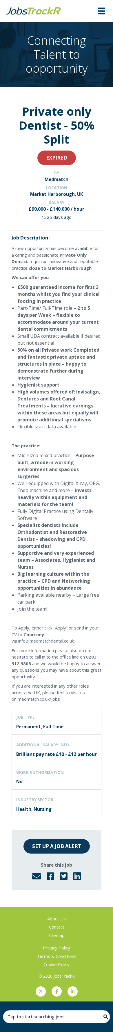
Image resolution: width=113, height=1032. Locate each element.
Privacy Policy (56, 948)
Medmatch (56, 179)
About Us (56, 919)
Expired (56, 157)
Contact (56, 927)
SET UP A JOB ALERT (56, 846)
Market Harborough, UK (56, 194)
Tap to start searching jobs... (37, 1017)
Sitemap (56, 935)
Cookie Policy (56, 964)
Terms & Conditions (56, 956)
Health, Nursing (34, 809)
